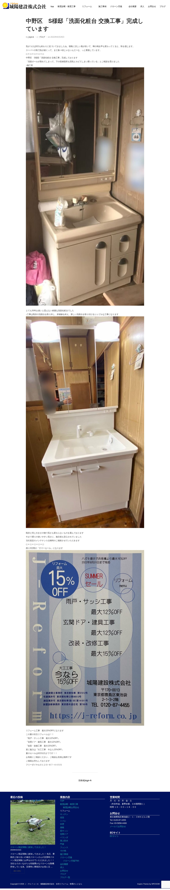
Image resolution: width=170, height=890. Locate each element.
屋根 (62, 827)
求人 (142, 6)
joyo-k (31, 37)
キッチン (64, 814)
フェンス (64, 847)
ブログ (163, 6)
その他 (63, 851)
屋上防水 (64, 841)
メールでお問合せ (118, 826)
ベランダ (64, 837)
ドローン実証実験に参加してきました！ (28, 847)
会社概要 (133, 6)
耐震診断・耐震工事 (67, 6)
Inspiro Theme (143, 884)
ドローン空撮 (116, 6)
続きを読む (19, 871)
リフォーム (87, 6)
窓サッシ (64, 831)
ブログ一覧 (65, 877)
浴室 (62, 817)
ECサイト (114, 836)
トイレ (63, 821)
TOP (62, 801)
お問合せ (152, 6)
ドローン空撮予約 (71, 861)
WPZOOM (156, 884)
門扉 (62, 844)
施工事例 (102, 6)
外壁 (62, 824)
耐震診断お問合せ (71, 807)
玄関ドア (64, 834)
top (52, 6)
